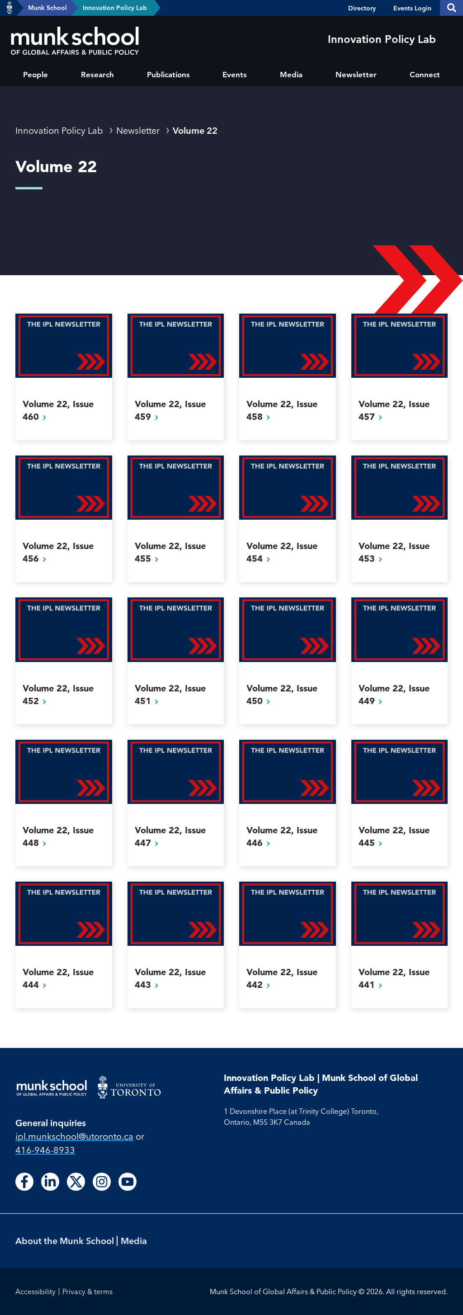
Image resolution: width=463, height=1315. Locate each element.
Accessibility (35, 1291)
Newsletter (138, 130)
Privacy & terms (87, 1291)
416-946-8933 (45, 1149)
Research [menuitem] (97, 74)
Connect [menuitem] (425, 74)
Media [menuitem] (291, 74)
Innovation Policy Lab (115, 8)
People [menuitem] (35, 74)
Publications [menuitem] (168, 74)
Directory (362, 8)
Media (134, 1240)
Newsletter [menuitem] (356, 74)
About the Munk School (64, 1240)
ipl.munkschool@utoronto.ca (74, 1136)
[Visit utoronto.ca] (9, 8)
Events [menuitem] (234, 74)
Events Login (412, 8)
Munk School (47, 8)
